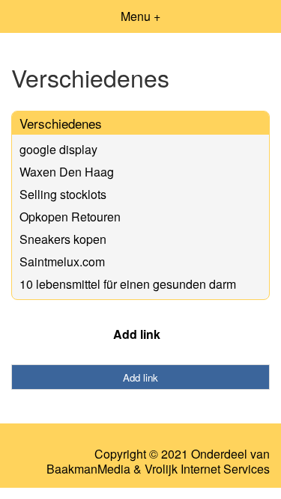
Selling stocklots (62, 194)
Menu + (140, 16)
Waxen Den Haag (66, 171)
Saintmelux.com (62, 261)
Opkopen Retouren (70, 216)
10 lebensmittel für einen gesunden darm (127, 284)
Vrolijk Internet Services (207, 469)
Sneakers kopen (62, 239)
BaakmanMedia (88, 469)
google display (58, 149)
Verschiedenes (60, 123)
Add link (136, 334)
